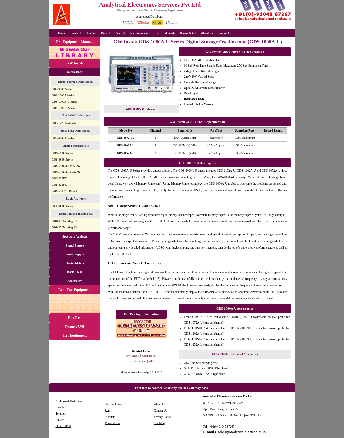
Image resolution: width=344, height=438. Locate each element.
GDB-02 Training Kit (65, 227)
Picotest (120, 32)
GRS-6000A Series (63, 138)
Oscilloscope (75, 72)
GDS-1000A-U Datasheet (141, 108)
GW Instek (74, 63)
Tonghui (91, 32)
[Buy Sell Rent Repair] (263, 20)
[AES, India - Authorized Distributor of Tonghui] (143, 24)
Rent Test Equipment (74, 290)
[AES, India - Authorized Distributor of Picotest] (171, 24)
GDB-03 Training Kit (65, 221)
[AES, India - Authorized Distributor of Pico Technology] (128, 24)
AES (151, 360)
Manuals (169, 32)
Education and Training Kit (76, 213)
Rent (156, 32)
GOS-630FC (59, 178)
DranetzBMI (74, 327)
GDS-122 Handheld (64, 123)
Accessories (74, 281)
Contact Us (224, 32)
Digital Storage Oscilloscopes (75, 81)
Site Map (159, 423)
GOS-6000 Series (62, 159)
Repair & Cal (188, 32)
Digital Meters (75, 263)
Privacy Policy (162, 417)
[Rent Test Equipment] (74, 312)
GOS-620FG (59, 184)
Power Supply (75, 254)
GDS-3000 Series (62, 89)
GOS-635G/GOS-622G (66, 172)
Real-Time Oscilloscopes (75, 130)
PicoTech (75, 318)
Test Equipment (139, 32)
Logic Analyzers (76, 198)
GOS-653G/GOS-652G (66, 165)
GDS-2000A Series (63, 95)
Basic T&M (74, 272)
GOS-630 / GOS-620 (64, 190)
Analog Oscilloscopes (76, 145)
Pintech (105, 32)
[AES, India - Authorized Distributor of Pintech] (157, 24)
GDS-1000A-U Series (64, 101)
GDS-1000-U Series (63, 107)
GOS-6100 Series (62, 153)
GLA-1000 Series (62, 206)
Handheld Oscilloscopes (76, 115)
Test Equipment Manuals (75, 42)
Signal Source (75, 245)
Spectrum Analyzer (74, 236)
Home (61, 32)
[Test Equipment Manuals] (74, 58)
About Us (207, 32)
